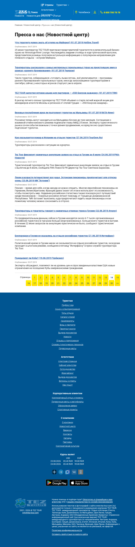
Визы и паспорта (67, 324)
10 (88, 277)
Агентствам (47, 10)
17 (34, 283)
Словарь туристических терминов (67, 344)
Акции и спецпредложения (67, 309)
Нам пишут (67, 384)
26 (88, 283)
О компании (67, 422)
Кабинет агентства (67, 365)
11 (94, 277)
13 (106, 277)
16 (28, 283)
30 (111, 283)
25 (82, 283)
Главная (18, 25)
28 (100, 283)
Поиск (34, 12)
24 (76, 283)
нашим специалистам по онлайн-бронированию (90, 502)
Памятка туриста (67, 328)
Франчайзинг (68, 373)
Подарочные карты (67, 348)
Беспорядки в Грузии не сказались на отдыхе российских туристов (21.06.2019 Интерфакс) (64, 235)
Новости (67, 336)
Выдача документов (67, 332)
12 (100, 277)
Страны (49, 4)
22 (64, 283)
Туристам (61, 5)
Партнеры (67, 442)
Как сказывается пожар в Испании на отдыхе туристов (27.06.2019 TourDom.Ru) (59, 137)
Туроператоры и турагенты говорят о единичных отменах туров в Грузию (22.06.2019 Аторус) (66, 210)
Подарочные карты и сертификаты (68, 401)
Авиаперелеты (67, 320)
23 (70, 283)
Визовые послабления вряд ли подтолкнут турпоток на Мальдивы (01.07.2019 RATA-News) (64, 112)
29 (106, 283)
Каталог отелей (67, 317)
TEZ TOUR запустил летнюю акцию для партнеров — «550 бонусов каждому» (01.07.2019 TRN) (66, 92)
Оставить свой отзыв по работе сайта (70, 534)
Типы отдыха (67, 313)
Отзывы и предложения (67, 340)
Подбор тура (67, 305)
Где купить (47, 14)
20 (52, 283)
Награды (67, 438)
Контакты (67, 434)
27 (94, 283)
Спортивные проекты (67, 409)
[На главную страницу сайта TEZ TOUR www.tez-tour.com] (21, 12)
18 (40, 283)
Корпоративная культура (67, 446)
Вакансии (67, 430)
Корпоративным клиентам (50, 20)
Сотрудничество (67, 369)
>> (117, 283)
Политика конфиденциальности (67, 530)
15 (117, 277)
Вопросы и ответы (67, 381)
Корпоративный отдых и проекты (67, 397)
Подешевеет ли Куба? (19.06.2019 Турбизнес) (39, 258)
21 (58, 283)
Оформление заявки (67, 405)
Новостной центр (32, 25)
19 (46, 283)
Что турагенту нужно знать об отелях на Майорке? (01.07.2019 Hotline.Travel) (57, 42)
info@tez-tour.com (30, 513)
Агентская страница (67, 361)
